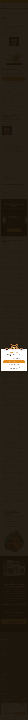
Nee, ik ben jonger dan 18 (14, 364)
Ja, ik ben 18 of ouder (14, 361)
